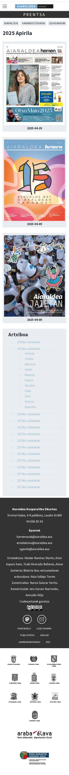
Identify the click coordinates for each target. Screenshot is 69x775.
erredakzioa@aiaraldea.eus (34, 543)
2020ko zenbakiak (28, 440)
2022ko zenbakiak (28, 427)
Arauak (44, 635)
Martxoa (30, 364)
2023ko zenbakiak (28, 421)
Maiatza (30, 375)
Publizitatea (27, 635)
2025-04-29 (34, 128)
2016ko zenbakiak (28, 467)
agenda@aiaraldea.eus (34, 549)
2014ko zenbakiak (28, 480)
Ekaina (29, 380)
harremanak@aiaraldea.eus (34, 537)
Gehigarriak (57, 23)
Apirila (28, 369)
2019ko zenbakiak (28, 447)
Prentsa (34, 14)
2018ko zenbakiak (28, 454)
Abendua (30, 407)
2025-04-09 (34, 224)
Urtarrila (29, 353)
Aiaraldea (11, 23)
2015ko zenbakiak (28, 474)
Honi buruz (24, 628)
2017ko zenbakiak (28, 460)
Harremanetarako (29, 642)
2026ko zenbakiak (28, 342)
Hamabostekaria (33, 23)
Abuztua (30, 385)
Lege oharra (44, 628)
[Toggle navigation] (5, 6)
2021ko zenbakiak (28, 434)
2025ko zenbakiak (28, 349)
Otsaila (29, 359)
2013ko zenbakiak (28, 487)
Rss (48, 642)
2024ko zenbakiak (28, 414)
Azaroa (29, 401)
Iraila (28, 391)
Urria (27, 396)
